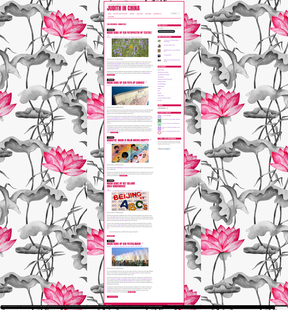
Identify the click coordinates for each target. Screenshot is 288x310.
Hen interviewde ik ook (125, 220)
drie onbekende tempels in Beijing (140, 118)
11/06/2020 (110, 80)
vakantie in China (134, 37)
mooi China (127, 37)
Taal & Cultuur (161, 95)
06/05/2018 (110, 241)
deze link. (160, 306)
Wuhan (137, 63)
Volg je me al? (162, 25)
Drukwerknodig (146, 73)
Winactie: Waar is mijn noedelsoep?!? (128, 140)
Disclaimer (111, 16)
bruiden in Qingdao (116, 279)
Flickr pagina (116, 67)
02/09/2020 (111, 30)
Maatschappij (161, 76)
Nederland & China (162, 81)
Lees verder (110, 74)
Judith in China (123, 8)
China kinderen (123, 142)
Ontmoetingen (161, 86)
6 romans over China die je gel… (173, 123)
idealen (142, 142)
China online (122, 37)
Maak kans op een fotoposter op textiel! (129, 33)
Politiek (159, 88)
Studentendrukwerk (111, 129)
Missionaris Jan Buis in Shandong (165, 79)
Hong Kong (143, 63)
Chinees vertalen (130, 190)
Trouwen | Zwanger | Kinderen (164, 97)
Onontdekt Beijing (162, 83)
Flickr (137, 111)
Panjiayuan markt (126, 279)
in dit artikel (112, 217)
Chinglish (116, 65)
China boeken (117, 142)
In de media (148, 13)
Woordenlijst (158, 13)
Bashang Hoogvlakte (128, 280)
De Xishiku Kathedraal (175, 119)
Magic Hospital (121, 225)
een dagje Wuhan (116, 118)
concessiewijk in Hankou (145, 279)
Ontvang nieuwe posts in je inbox (166, 31)
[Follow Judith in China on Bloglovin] (164, 149)
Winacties (109, 37)
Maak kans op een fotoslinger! (124, 244)
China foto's (116, 37)
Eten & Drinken (161, 69)
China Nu (132, 13)
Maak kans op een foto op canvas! (125, 83)
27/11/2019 (110, 137)
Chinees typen (168, 115)
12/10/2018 (110, 180)
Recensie (159, 93)
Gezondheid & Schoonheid (163, 74)
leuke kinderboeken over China (120, 167)
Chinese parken (126, 118)
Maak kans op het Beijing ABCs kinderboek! (121, 184)
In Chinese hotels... (168, 55)
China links (140, 13)
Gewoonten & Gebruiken (163, 72)
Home (109, 13)
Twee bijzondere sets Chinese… (174, 131)
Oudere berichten (112, 296)
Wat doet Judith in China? (120, 13)
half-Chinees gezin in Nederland (133, 142)
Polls (159, 90)
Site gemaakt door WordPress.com (175, 304)
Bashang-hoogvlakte (116, 63)
